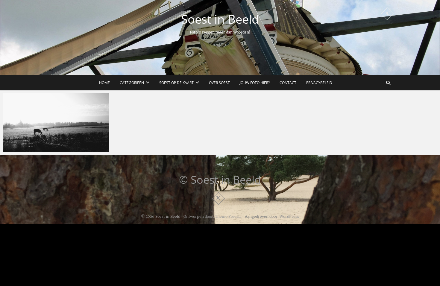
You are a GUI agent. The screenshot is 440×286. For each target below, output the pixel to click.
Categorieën (132, 82)
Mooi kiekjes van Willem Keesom (44, 149)
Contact (288, 82)
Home (104, 82)
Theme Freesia (228, 216)
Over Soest (219, 82)
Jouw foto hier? (255, 82)
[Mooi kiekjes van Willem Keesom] (56, 122)
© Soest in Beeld (220, 179)
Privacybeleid (319, 82)
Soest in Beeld (220, 19)
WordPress (289, 216)
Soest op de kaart (176, 82)
